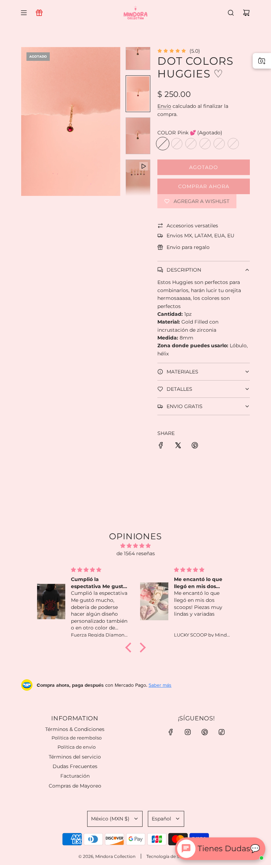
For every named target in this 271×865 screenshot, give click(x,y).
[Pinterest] (204, 732)
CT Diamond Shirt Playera (83, 838)
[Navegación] (23, 13)
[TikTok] (221, 732)
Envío (164, 106)
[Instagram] (187, 732)
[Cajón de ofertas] (39, 13)
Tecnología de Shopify (169, 856)
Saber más (160, 685)
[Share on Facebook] (161, 446)
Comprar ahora (203, 186)
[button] (26, 121)
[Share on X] (178, 446)
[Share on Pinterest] (195, 446)
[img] (135, 546)
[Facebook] (171, 732)
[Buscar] (231, 13)
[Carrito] (246, 13)
